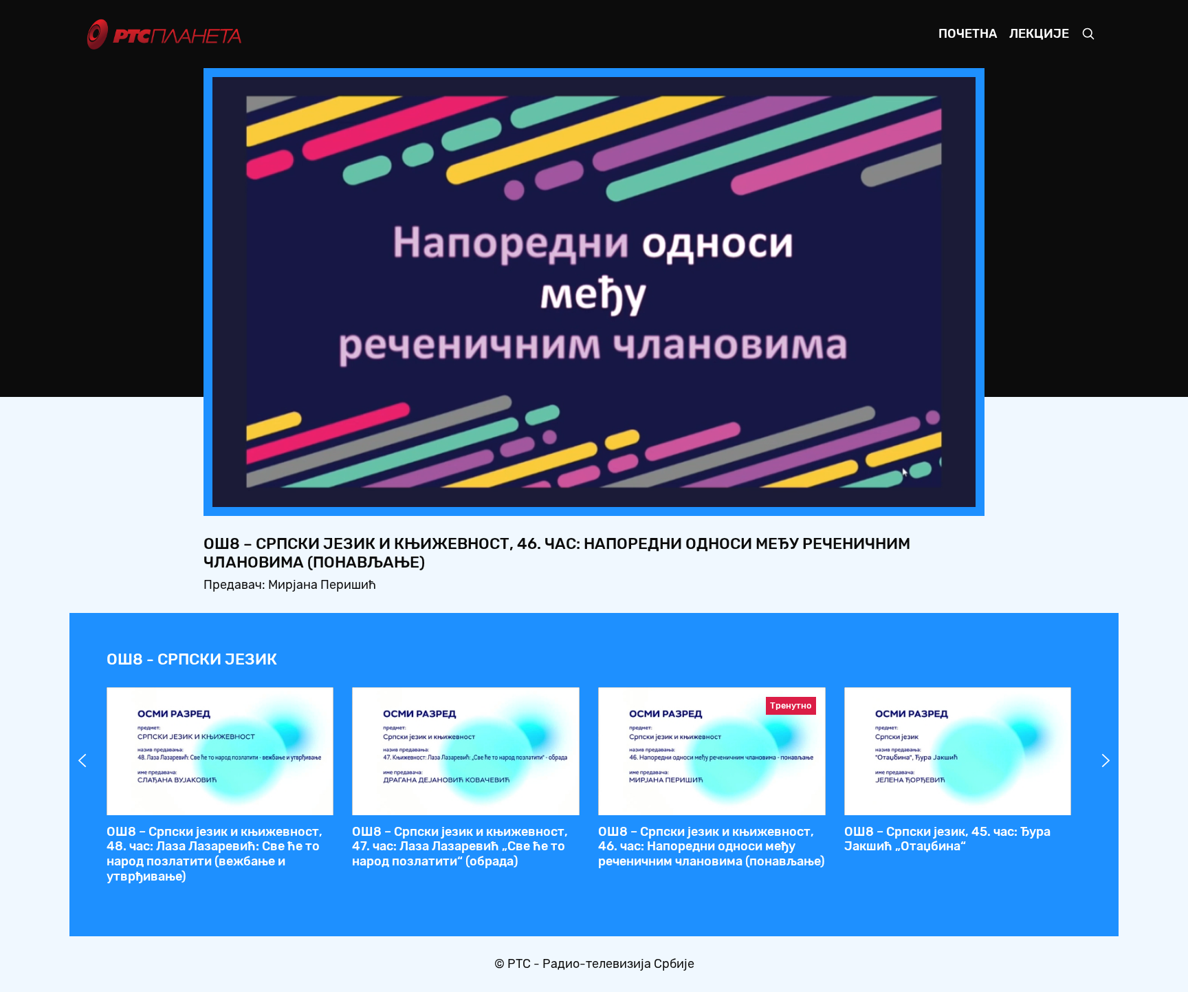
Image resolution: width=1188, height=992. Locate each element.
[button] (879, 492)
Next (1106, 761)
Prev (83, 761)
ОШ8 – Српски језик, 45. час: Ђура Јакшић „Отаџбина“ (947, 839)
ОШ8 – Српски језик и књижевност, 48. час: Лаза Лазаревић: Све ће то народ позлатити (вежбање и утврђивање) (214, 854)
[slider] (555, 492)
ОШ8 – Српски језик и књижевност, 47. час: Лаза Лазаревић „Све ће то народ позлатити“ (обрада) (460, 846)
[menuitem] (918, 492)
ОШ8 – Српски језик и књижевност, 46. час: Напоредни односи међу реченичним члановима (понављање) (711, 846)
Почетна (967, 33)
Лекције (1039, 33)
